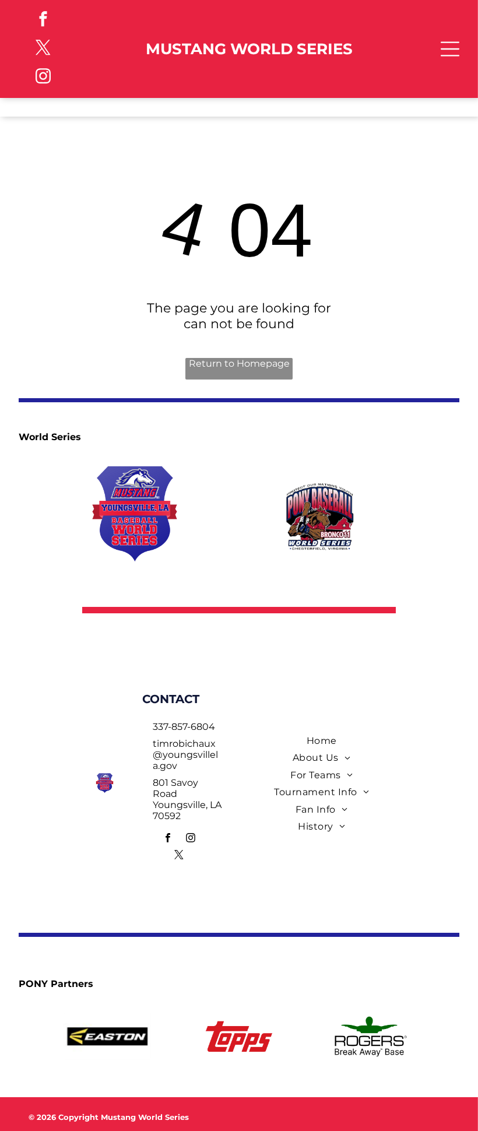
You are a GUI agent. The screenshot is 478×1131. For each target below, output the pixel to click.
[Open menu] (450, 49)
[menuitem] (322, 740)
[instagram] (43, 78)
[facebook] (43, 20)
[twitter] (43, 49)
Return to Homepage (239, 363)
